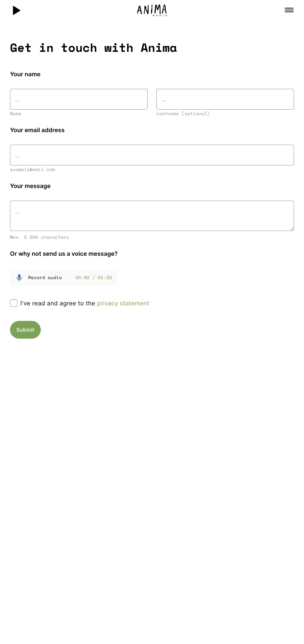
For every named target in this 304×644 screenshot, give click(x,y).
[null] (79, 88)
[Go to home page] (152, 10)
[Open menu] (289, 10)
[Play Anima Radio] (16, 10)
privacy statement (123, 303)
